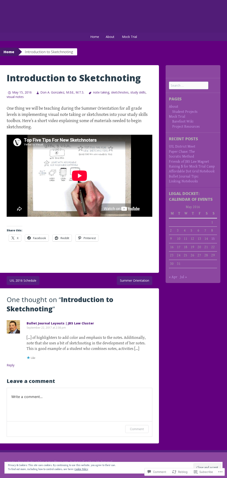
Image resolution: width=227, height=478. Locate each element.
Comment (137, 429)
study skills (138, 92)
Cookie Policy (81, 469)
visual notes (15, 97)
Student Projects (185, 112)
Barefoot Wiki (183, 121)
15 (213, 239)
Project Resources (186, 127)
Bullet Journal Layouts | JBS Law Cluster (60, 323)
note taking (101, 92)
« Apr (173, 277)
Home (94, 37)
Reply (10, 365)
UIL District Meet (182, 146)
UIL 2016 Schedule (23, 280)
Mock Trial (129, 37)
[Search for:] (188, 86)
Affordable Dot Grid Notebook (192, 171)
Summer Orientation (134, 280)
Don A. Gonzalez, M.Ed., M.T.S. (62, 92)
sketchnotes (120, 92)
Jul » (183, 277)
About (110, 37)
